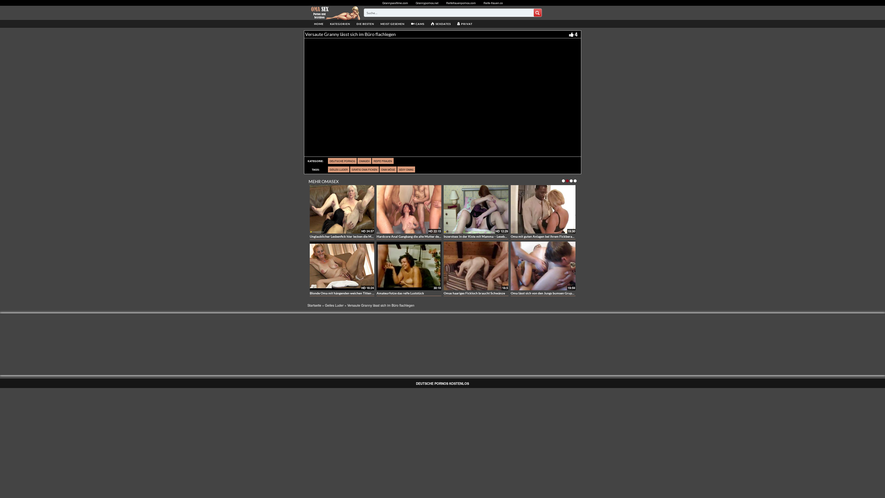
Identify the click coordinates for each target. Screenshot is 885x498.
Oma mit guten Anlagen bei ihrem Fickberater (543, 236)
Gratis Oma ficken (364, 169)
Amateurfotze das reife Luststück (400, 293)
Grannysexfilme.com (395, 2)
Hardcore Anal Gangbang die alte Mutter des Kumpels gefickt (420, 236)
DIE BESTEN (365, 24)
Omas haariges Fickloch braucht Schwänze (474, 293)
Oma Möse (388, 169)
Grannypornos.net (427, 2)
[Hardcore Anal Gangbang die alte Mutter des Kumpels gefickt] (409, 209)
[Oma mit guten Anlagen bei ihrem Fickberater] (543, 209)
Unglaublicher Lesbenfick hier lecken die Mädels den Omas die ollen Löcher (363, 236)
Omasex (364, 161)
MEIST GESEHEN (392, 24)
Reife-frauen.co (493, 2)
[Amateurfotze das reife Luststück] (409, 266)
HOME (319, 24)
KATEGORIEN (340, 24)
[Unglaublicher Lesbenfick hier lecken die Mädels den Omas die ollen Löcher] (342, 209)
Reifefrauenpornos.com (461, 2)
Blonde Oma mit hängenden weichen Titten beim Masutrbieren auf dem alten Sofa (368, 293)
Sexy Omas (406, 169)
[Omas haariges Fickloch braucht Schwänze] (476, 266)
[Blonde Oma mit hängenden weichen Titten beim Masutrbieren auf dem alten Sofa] (342, 266)
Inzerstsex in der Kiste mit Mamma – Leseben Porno (481, 236)
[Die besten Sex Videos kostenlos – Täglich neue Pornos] (335, 12)
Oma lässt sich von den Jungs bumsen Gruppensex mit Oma (553, 293)
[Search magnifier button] (538, 13)
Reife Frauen (383, 161)
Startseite (314, 305)
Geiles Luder (339, 169)
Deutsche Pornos (342, 161)
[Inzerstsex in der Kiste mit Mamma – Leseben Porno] (476, 209)
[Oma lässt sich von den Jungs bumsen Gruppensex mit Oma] (543, 266)
